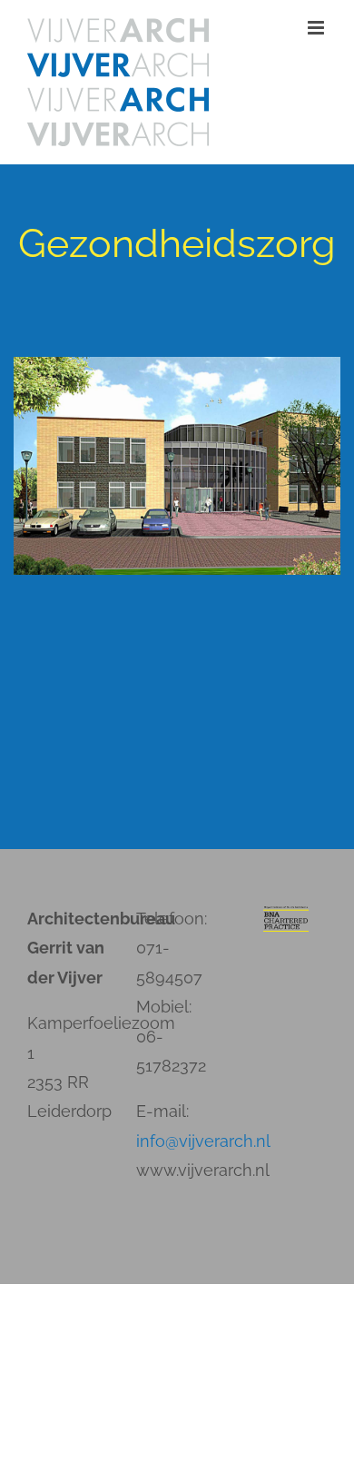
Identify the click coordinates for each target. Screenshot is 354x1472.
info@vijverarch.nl (203, 1141)
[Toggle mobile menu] (317, 27)
